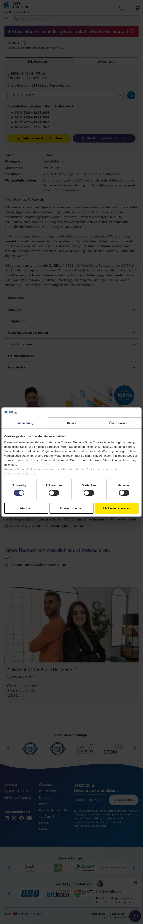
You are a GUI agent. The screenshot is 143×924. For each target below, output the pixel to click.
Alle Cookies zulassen (116, 508)
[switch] (54, 493)
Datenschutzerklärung (19, 473)
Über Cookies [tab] (118, 423)
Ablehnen (26, 508)
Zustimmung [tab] (25, 423)
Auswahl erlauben (71, 508)
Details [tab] (71, 423)
